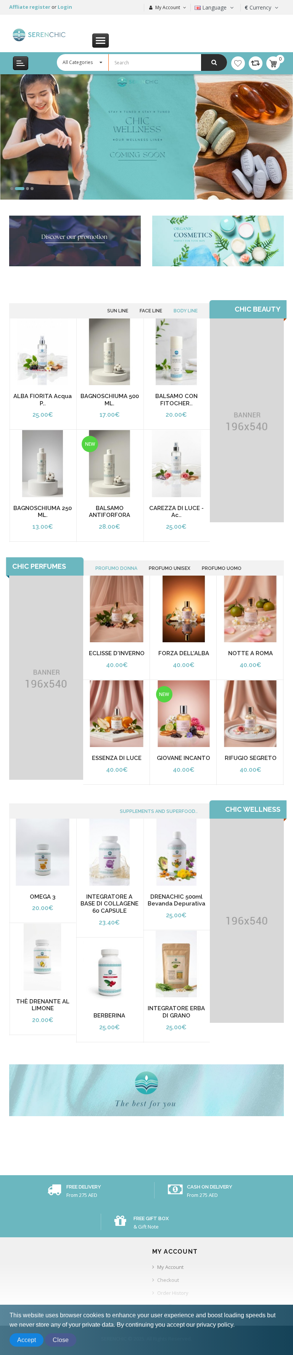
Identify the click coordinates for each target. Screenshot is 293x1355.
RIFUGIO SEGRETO (251, 758)
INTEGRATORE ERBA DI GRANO (176, 1012)
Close (61, 1340)
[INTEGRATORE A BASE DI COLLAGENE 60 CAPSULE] (109, 852)
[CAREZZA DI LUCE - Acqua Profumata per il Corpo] (176, 463)
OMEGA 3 (42, 896)
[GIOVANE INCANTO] (183, 713)
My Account (170, 1267)
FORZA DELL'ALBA (183, 653)
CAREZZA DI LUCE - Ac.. (176, 512)
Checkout (168, 1280)
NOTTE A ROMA (250, 653)
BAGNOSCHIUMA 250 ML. (42, 512)
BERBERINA (109, 1015)
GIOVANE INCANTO (183, 758)
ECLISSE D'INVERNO (117, 653)
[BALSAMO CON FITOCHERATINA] (176, 351)
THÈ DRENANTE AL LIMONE (42, 1005)
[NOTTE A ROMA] (250, 609)
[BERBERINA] (109, 971)
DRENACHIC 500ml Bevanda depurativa (176, 900)
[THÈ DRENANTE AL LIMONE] (42, 956)
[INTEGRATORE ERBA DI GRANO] (176, 964)
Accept (26, 1340)
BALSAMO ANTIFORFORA (109, 512)
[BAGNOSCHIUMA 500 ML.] (109, 351)
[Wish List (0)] (238, 63)
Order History (172, 1292)
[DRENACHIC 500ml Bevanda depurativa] (176, 852)
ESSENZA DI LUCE (117, 758)
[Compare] (255, 63)
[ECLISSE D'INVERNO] (116, 609)
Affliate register (30, 6)
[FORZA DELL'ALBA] (183, 609)
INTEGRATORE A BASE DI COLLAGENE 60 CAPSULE (109, 903)
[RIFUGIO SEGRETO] (250, 713)
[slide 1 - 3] (146, 137)
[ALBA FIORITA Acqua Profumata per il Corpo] (42, 351)
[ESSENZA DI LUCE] (116, 713)
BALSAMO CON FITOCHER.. (176, 400)
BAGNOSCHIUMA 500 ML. (109, 400)
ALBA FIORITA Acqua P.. (42, 400)
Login (65, 6)
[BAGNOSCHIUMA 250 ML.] (42, 463)
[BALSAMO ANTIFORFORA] (109, 463)
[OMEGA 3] (42, 852)
